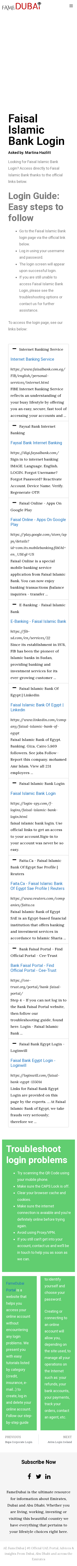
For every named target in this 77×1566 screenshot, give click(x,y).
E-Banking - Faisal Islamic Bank (38, 621)
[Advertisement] (38, 52)
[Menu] (71, 6)
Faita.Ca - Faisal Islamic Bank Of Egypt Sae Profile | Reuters (37, 886)
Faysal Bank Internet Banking (36, 443)
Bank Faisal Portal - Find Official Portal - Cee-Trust (33, 968)
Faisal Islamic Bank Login (33, 793)
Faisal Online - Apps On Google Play (38, 522)
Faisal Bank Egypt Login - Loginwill (32, 1063)
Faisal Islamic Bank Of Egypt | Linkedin (37, 707)
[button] (38, 349)
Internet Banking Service (32, 359)
